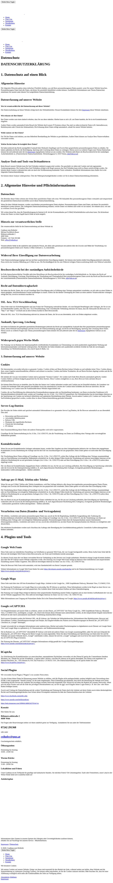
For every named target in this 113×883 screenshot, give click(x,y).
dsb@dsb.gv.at (72, 154)
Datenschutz (14, 844)
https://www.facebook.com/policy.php (14, 696)
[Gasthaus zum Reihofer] (24, 13)
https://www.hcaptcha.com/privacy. (13, 662)
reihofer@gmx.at (10, 736)
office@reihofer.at (11, 240)
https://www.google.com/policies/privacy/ (15, 571)
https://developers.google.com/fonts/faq (57, 569)
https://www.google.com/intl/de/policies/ (15, 700)
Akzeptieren (5, 877)
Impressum (86, 110)
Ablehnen (13, 877)
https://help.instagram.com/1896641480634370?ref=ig (20, 703)
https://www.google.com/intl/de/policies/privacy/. (18, 643)
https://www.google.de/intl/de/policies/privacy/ (90, 598)
